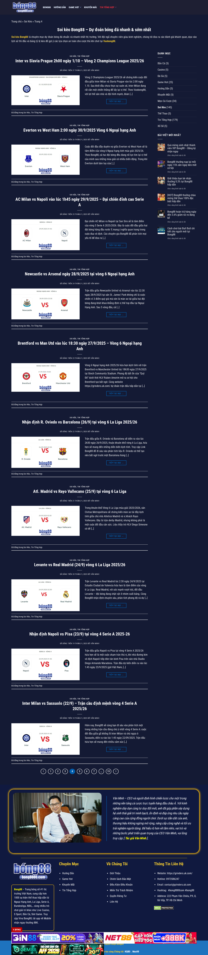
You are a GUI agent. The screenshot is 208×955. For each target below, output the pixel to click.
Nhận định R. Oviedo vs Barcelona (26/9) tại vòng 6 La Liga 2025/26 (79, 422)
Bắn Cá (161, 63)
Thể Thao (162, 113)
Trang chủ (16, 21)
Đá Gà (161, 76)
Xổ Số (161, 126)
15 (108, 771)
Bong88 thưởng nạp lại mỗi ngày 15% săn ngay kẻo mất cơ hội (181, 165)
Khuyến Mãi (90, 7)
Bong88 (47, 7)
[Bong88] (24, 7)
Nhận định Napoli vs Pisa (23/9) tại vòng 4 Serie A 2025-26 (79, 634)
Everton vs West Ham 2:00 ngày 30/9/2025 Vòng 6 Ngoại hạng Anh (79, 130)
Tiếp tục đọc (116, 101)
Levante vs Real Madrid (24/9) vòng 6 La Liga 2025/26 (79, 564)
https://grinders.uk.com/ (179, 873)
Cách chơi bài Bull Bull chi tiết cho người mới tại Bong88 (181, 231)
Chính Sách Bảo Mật (120, 879)
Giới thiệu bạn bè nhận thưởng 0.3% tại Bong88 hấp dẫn (179, 181)
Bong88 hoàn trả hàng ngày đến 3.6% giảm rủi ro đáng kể (181, 214)
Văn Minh (95, 70)
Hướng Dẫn (60, 7)
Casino (161, 69)
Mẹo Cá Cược (165, 101)
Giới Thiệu (115, 873)
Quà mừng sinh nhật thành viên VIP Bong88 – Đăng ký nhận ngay (181, 148)
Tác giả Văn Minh (135, 838)
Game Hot (74, 7)
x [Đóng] (17, 930)
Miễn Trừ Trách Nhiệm (121, 890)
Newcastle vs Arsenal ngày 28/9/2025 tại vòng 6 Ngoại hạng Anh (80, 273)
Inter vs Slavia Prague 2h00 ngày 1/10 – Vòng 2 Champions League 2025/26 (79, 60)
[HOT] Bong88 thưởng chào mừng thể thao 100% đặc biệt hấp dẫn (181, 198)
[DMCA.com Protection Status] (164, 907)
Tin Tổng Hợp (107, 7)
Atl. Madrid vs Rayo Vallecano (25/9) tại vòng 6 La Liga (79, 491)
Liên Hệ (114, 901)
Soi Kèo (28, 21)
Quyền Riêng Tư (118, 896)
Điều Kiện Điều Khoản (121, 884)
